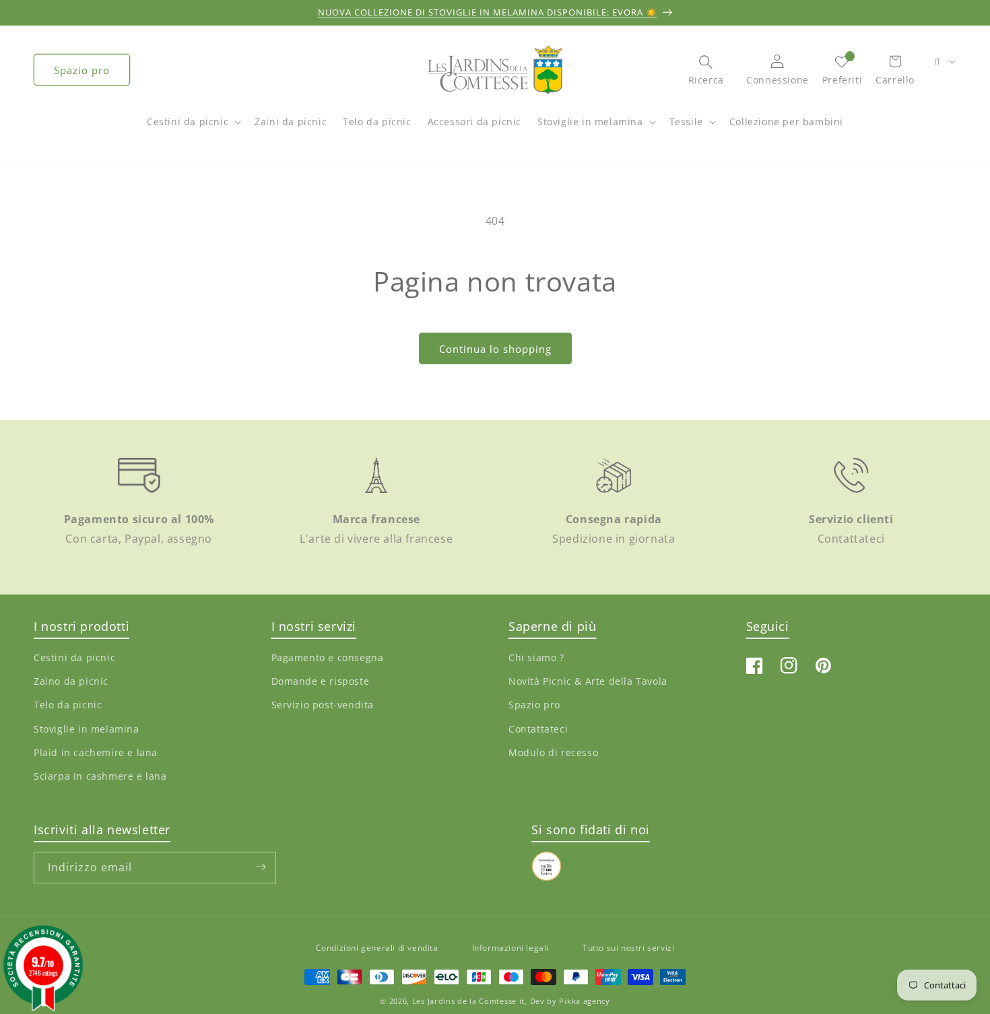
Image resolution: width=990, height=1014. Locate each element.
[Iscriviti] (260, 867)
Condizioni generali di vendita (377, 947)
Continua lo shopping (495, 349)
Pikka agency (584, 1001)
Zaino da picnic (71, 681)
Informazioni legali (510, 947)
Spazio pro (82, 70)
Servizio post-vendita (322, 705)
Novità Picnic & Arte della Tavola (587, 681)
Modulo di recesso (553, 752)
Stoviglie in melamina (590, 121)
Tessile (686, 121)
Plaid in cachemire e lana (96, 752)
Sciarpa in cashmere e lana (100, 776)
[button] (192, 128)
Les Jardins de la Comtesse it (468, 1001)
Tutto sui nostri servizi (628, 947)
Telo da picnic (68, 705)
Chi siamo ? (536, 658)
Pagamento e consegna (327, 658)
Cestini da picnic (187, 121)
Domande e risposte (320, 681)
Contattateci (538, 728)
